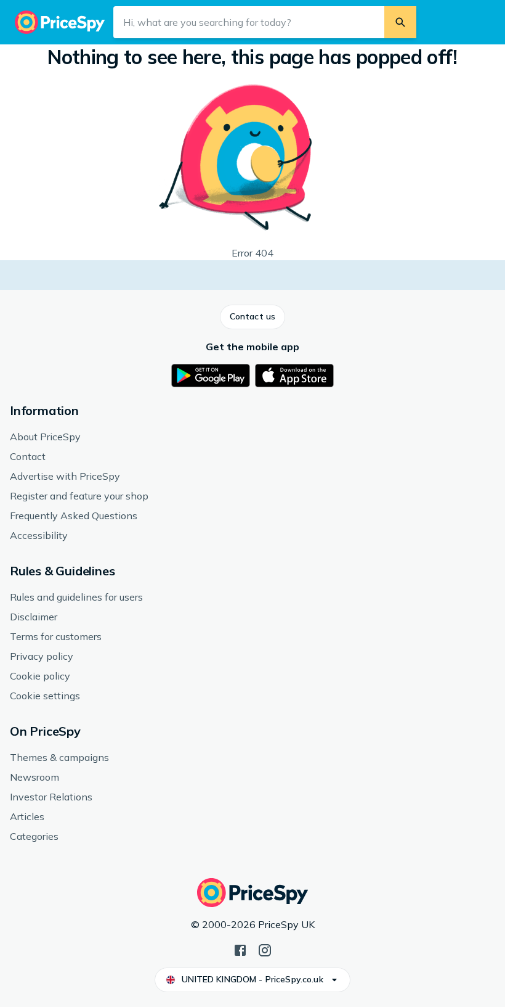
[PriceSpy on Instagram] (264, 949)
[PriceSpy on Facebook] (240, 949)
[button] (252, 317)
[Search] (400, 22)
